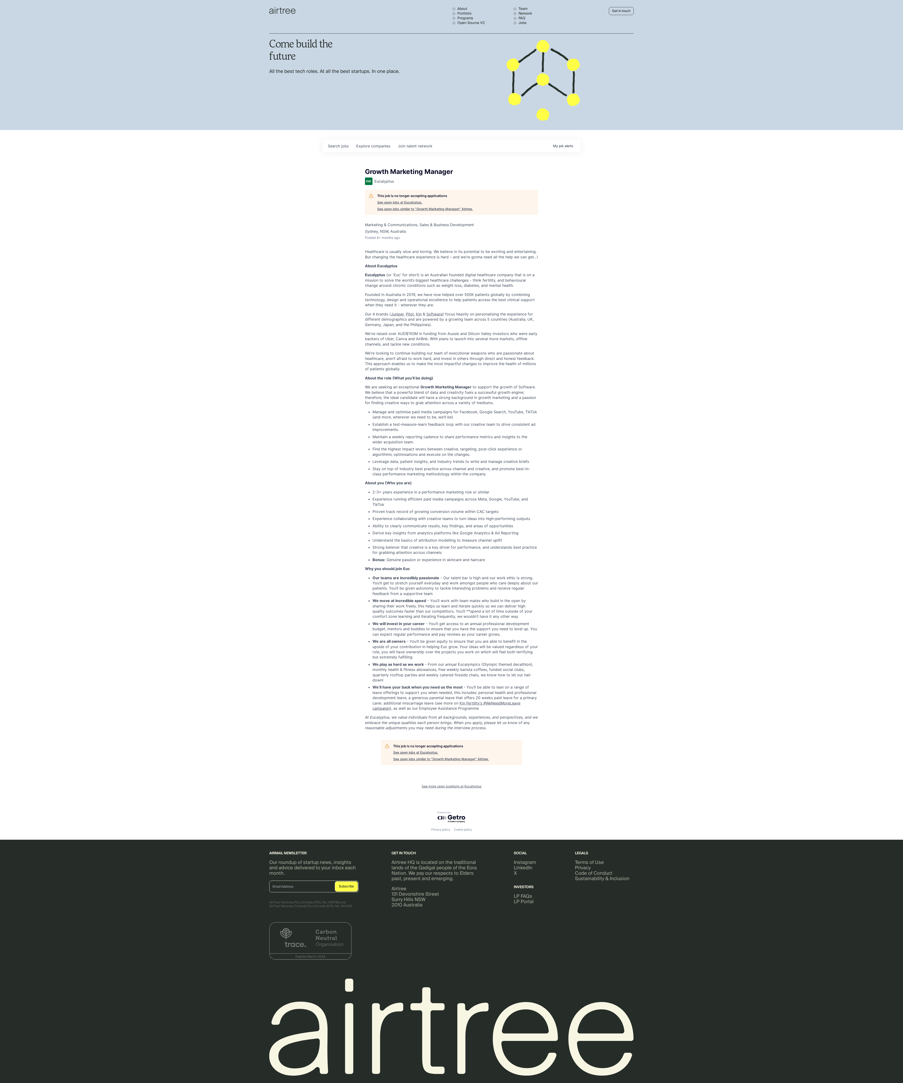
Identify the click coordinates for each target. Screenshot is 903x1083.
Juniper (397, 314)
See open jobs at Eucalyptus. (399, 202)
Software (434, 314)
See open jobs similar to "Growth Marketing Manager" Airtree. (425, 209)
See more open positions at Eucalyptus (451, 786)
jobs (338, 146)
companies (373, 146)
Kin (419, 314)
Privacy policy (440, 829)
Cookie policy (463, 829)
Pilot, (410, 314)
